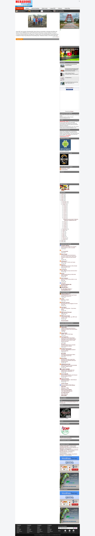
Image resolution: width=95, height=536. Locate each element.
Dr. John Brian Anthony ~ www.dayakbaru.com (66, 289)
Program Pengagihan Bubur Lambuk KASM (60, 11)
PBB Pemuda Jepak (65, 315)
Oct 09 (64, 222)
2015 (62, 197)
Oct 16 (64, 214)
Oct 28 (64, 208)
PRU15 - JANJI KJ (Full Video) (67, 334)
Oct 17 (64, 213)
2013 (62, 200)
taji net (62, 273)
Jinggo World (64, 333)
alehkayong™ (64, 261)
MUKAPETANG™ (65, 287)
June (63, 232)
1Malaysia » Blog (65, 388)
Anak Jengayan (64, 278)
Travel (18, 532)
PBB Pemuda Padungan (66, 312)
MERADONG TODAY (65, 168)
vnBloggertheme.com (42, 534)
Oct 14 (64, 216)
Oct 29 (64, 206)
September (64, 229)
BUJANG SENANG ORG (66, 284)
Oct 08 (64, 224)
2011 (62, 241)
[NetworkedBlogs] (69, 87)
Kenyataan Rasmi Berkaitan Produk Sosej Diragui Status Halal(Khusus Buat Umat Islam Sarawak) (71, 69)
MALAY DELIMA (64, 373)
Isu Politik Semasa (65, 392)
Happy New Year (64, 313)
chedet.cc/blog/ (64, 383)
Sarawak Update (64, 320)
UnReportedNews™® (65, 293)
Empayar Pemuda (65, 378)
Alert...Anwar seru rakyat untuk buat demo (69, 270)
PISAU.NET (63, 386)
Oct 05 (64, 226)
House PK (63, 343)
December (64, 201)
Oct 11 (64, 221)
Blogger (71, 111)
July (63, 231)
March (63, 236)
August (63, 230)
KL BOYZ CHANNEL (65, 369)
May (63, 234)
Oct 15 (64, 215)
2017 (62, 195)
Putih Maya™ (64, 307)
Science (18, 526)
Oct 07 (64, 225)
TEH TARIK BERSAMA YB (66, 391)
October (64, 204)
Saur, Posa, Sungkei (65, 299)
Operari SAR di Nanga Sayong (66, 451)
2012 (62, 240)
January (64, 239)
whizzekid (63, 283)
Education (18, 530)
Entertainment (19, 531)
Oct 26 (64, 209)
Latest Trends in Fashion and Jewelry (68, 262)
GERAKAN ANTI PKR (65, 364)
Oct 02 (64, 227)
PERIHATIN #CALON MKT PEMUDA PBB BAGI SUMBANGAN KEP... (70, 220)
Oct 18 (64, 211)
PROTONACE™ (64, 285)
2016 (62, 196)
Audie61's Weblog (65, 245)
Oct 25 (64, 210)
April (63, 235)
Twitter (69, 532)
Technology (19, 529)
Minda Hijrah (64, 358)
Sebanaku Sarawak (65, 302)
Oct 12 (64, 218)
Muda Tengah (64, 254)
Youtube (73, 532)
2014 (62, 199)
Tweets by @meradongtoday (66, 438)
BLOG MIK (63, 353)
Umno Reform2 (64, 393)
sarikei (62, 298)
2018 (62, 194)
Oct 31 (64, 205)
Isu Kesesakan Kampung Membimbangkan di (22, 11)
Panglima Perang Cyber (66, 348)
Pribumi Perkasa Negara (66, 389)
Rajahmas (63, 264)
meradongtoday (64, 169)
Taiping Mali (64, 327)
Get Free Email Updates (62, 526)
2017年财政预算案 (64, 251)
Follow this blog (69, 89)
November (64, 202)
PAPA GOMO (64, 395)
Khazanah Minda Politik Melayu (68, 385)
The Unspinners (64, 336)
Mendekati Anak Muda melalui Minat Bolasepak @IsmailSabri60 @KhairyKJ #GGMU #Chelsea (68, 360)
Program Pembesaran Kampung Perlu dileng (35, 11)
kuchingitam (64, 269)
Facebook (65, 532)
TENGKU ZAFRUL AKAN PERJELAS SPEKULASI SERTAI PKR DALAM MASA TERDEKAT (69, 329)
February (64, 237)
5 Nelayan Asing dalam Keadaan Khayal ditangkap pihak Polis (68, 446)
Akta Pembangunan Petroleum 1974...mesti (47, 11)
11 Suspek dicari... (68, 77)
